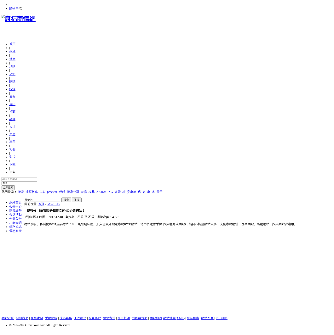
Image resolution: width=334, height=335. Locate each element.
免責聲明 (124, 318)
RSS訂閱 (221, 318)
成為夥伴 (66, 318)
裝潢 (84, 191)
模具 (92, 191)
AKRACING (104, 191)
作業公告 (15, 218)
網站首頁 (15, 202)
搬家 (21, 191)
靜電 (118, 191)
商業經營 (15, 210)
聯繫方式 (109, 318)
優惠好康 (15, 230)
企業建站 (37, 318)
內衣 (42, 191)
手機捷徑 (51, 318)
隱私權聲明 (139, 318)
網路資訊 (15, 226)
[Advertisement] (47, 33)
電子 (159, 191)
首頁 (12, 44)
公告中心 (15, 206)
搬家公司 (73, 191)
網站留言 (207, 318)
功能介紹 (15, 222)
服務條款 (95, 318)
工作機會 (80, 318)
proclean (52, 191)
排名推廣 (193, 318)
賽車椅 (131, 191)
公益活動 (15, 214)
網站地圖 (156, 318)
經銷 (62, 191)
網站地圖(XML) (174, 318)
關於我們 (22, 318)
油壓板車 (32, 191)
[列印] (29, 217)
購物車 (14, 8)
